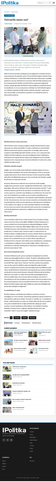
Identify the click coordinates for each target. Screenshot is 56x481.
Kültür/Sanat (33, 437)
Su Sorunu (17, 322)
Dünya (31, 448)
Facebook (17, 317)
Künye (3, 461)
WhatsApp (32, 317)
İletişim (4, 466)
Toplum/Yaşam (14, 11)
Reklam (4, 463)
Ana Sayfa (6, 11)
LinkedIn (24, 317)
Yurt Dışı (32, 445)
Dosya (31, 434)
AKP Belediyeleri (26, 322)
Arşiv (3, 469)
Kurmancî (32, 461)
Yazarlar (32, 431)
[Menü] (54, 3)
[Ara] (50, 3)
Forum (31, 451)
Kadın (31, 443)
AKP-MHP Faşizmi (36, 322)
